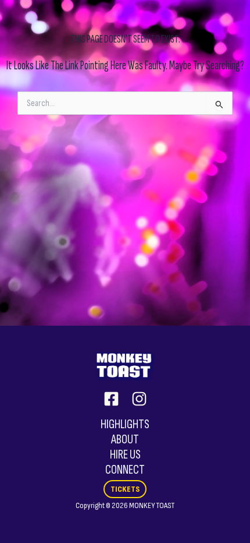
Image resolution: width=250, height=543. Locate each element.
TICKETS (125, 489)
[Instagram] (139, 398)
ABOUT (125, 439)
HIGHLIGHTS (125, 424)
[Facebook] (111, 398)
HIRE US (125, 454)
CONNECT (125, 470)
